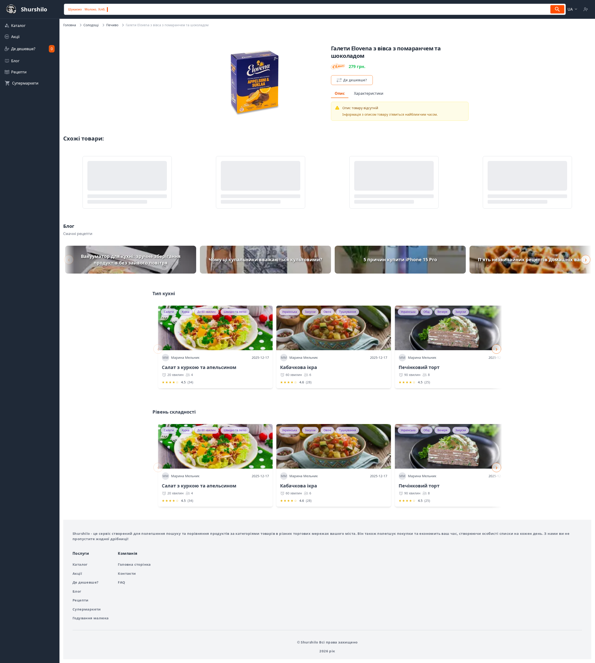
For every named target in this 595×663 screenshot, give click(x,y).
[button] (573, 9)
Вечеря (442, 312)
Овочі (327, 312)
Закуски (310, 312)
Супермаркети (87, 609)
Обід (426, 312)
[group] (130, 260)
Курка (185, 312)
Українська (289, 312)
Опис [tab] (340, 93)
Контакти (127, 573)
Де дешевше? (85, 582)
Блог (77, 591)
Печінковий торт (419, 367)
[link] (29, 25)
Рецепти (81, 600)
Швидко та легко (235, 312)
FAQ (121, 582)
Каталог (80, 564)
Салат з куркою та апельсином (199, 367)
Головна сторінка (134, 564)
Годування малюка (91, 618)
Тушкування (347, 312)
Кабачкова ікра (298, 367)
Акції (77, 573)
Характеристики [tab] (368, 93)
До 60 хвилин (206, 312)
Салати (169, 312)
